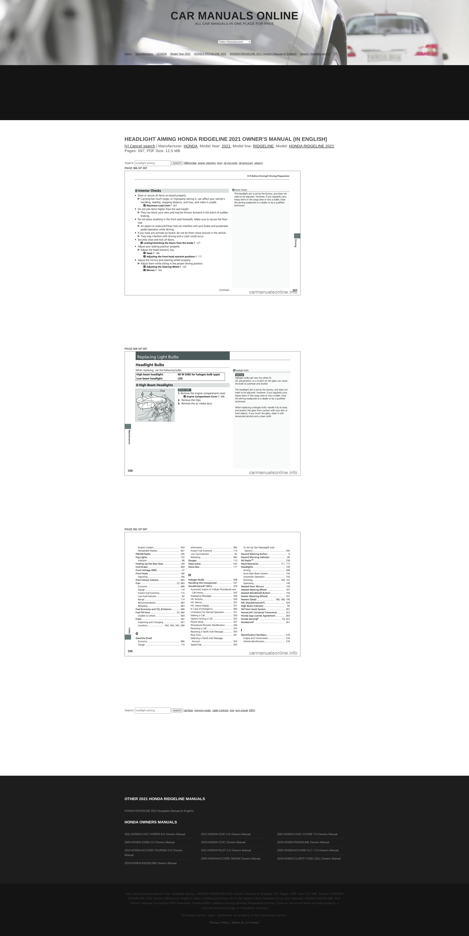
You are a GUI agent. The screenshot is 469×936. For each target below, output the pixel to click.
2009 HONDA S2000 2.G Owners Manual (149, 842)
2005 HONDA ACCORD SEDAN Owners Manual (230, 858)
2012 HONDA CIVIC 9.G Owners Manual (225, 834)
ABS (251, 710)
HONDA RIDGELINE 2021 (311, 146)
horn (219, 163)
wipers (258, 163)
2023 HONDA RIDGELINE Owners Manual (303, 842)
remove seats (202, 710)
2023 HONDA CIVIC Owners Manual (223, 842)
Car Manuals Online (234, 15)
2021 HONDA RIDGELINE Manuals (172, 799)
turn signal (241, 710)
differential (190, 163)
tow (232, 710)
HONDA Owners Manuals (151, 822)
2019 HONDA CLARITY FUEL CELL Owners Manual (309, 858)
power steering (206, 163)
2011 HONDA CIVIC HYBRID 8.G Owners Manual (155, 834)
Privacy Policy (220, 922)
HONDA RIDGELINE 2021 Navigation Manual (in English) (159, 810)
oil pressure (246, 163)
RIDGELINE (263, 146)
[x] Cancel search (140, 146)
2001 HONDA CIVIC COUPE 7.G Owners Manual (307, 834)
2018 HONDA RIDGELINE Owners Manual (150, 863)
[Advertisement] (234, 92)
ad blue (188, 710)
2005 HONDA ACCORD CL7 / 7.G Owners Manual (307, 850)
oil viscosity (230, 163)
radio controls (220, 710)
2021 (226, 146)
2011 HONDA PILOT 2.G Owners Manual (226, 850)
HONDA (190, 146)
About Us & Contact (245, 922)
